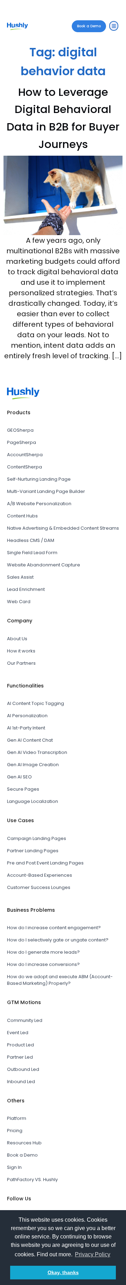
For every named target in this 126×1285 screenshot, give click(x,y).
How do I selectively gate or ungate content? (57, 940)
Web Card (18, 601)
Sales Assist (20, 577)
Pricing (14, 1130)
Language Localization (32, 801)
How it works (21, 651)
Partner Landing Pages (32, 850)
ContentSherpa (24, 467)
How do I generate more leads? (43, 952)
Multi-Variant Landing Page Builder (46, 491)
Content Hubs (22, 516)
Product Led (20, 1045)
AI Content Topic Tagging (35, 703)
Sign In (14, 1167)
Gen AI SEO (19, 777)
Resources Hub (24, 1142)
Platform (16, 1118)
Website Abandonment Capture (43, 565)
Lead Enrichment (26, 589)
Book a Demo (22, 1155)
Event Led (17, 1032)
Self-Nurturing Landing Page (39, 479)
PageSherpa (21, 442)
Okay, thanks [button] (63, 1272)
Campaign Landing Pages (36, 838)
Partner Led (20, 1057)
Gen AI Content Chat (30, 740)
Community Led (24, 1020)
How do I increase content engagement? (54, 927)
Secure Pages (23, 789)
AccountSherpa (25, 454)
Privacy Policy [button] (92, 1254)
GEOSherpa (20, 430)
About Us (17, 638)
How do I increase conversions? (43, 964)
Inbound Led (21, 1081)
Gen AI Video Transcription (37, 752)
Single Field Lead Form (32, 552)
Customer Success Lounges (38, 887)
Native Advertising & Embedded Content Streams (63, 528)
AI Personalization (27, 715)
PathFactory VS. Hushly (32, 1179)
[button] (113, 25)
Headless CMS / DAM (30, 540)
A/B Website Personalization (39, 503)
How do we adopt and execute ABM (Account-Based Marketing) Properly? (60, 980)
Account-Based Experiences (39, 875)
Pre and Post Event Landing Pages (45, 863)
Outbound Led (23, 1069)
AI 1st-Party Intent (26, 728)
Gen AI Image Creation (33, 764)
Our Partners (21, 663)
